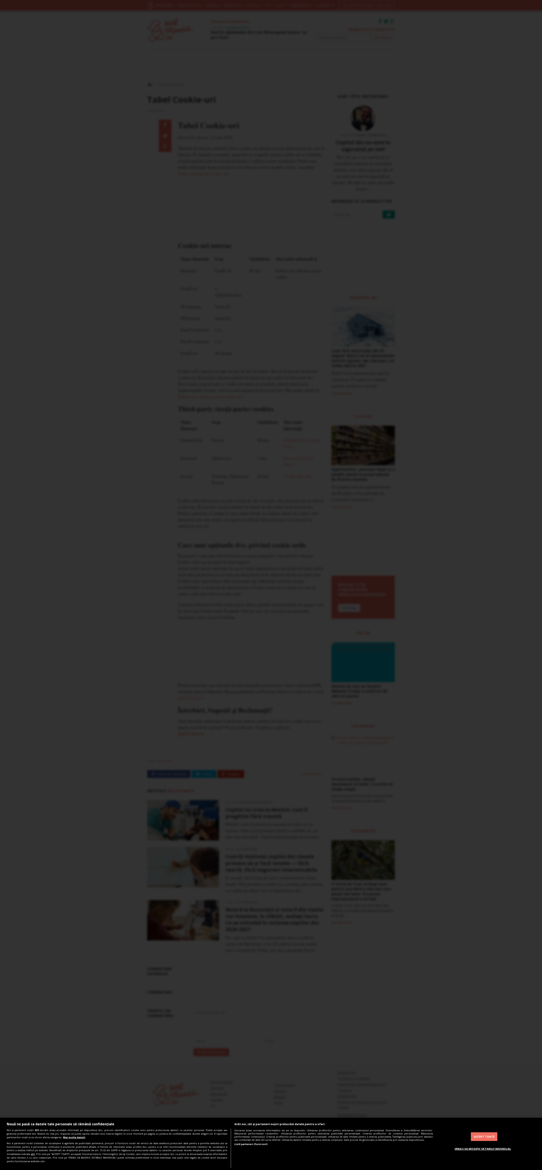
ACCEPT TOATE (484, 1136)
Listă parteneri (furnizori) (250, 1144)
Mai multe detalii (74, 1137)
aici (33, 1154)
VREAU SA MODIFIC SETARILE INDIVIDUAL (483, 1149)
